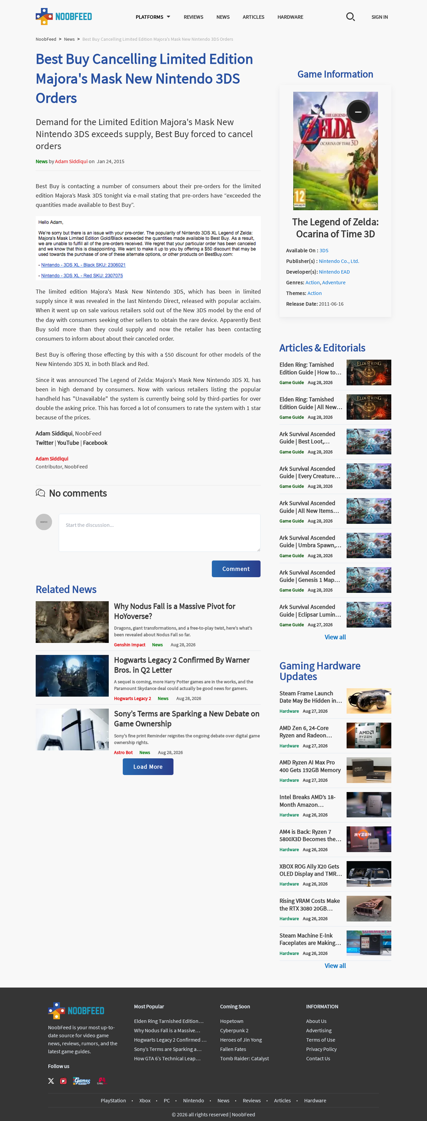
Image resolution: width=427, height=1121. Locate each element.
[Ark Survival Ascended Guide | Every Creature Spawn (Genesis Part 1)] (369, 487)
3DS (324, 250)
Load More (148, 766)
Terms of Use (320, 1039)
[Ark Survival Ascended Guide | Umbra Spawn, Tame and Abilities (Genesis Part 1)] (369, 556)
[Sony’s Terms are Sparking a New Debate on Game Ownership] (72, 748)
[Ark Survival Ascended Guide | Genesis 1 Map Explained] (369, 591)
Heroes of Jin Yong (241, 1039)
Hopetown (232, 1021)
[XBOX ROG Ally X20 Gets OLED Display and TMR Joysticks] (369, 884)
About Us (316, 1021)
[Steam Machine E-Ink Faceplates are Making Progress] (369, 954)
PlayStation (113, 1100)
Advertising (319, 1030)
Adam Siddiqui (71, 161)
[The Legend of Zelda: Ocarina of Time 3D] (335, 208)
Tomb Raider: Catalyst (244, 1058)
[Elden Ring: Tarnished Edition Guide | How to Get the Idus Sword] (369, 383)
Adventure (334, 282)
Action (313, 282)
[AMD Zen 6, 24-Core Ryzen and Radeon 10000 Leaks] (369, 746)
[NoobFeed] (64, 16)
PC (167, 1100)
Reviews (193, 16)
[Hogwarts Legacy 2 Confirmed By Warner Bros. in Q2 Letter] (72, 694)
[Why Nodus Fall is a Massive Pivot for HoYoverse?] (72, 641)
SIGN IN (380, 16)
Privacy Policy (321, 1049)
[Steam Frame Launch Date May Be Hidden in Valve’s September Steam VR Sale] (369, 711)
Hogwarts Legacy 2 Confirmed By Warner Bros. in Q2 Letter (182, 665)
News (223, 16)
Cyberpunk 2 (234, 1030)
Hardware (290, 16)
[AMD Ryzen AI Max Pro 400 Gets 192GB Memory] (369, 781)
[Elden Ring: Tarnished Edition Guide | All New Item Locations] (369, 417)
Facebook (95, 442)
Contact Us (318, 1058)
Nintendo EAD (334, 271)
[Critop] (102, 1081)
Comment (236, 569)
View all (335, 637)
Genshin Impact (129, 645)
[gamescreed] (82, 1081)
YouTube (68, 442)
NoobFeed (46, 39)
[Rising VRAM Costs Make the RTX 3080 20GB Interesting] (369, 919)
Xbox (144, 1100)
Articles (253, 16)
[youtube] (63, 1081)
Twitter (44, 442)
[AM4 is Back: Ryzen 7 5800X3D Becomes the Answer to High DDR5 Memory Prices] (369, 850)
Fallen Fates (233, 1049)
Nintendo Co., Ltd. (339, 261)
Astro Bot (123, 752)
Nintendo (193, 1100)
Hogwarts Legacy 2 (132, 698)
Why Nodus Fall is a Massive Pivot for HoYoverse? (174, 611)
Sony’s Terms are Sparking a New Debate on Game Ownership (187, 718)
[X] (51, 1081)
